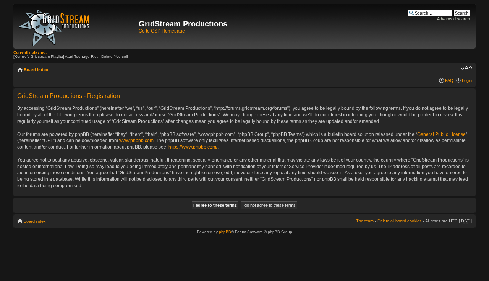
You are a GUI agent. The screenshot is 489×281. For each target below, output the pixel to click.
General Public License (441, 134)
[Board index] (77, 26)
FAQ (449, 80)
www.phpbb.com (136, 140)
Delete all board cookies (399, 221)
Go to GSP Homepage (162, 31)
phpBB (225, 232)
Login (467, 80)
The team (365, 221)
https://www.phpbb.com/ (192, 147)
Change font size (466, 68)
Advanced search (453, 18)
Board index (36, 69)
